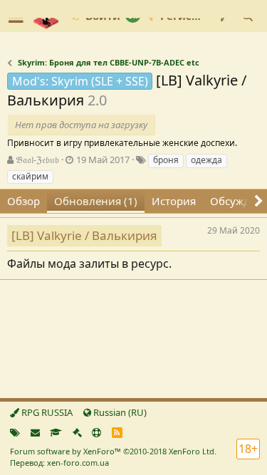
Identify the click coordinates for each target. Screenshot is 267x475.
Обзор (23, 201)
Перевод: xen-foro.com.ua (59, 462)
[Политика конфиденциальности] (77, 432)
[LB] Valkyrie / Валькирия (84, 235)
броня (166, 160)
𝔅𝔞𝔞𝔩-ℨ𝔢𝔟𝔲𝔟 (37, 159)
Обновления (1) (95, 201)
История (174, 201)
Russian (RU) (119, 412)
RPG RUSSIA (46, 412)
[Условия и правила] (56, 432)
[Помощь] (96, 432)
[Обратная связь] (35, 432)
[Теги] (15, 432)
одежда (206, 160)
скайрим (30, 176)
